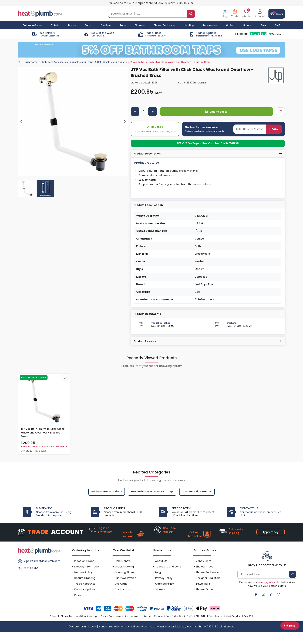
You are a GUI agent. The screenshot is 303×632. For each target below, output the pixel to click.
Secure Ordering (84, 578)
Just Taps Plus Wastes (197, 491)
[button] (259, 13)
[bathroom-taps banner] (151, 50)
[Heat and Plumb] (40, 14)
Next (125, 121)
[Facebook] (255, 594)
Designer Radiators (208, 578)
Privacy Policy (163, 578)
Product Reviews (145, 341)
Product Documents (147, 314)
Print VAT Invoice (125, 578)
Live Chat (121, 584)
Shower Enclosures (208, 572)
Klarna (78, 595)
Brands (247, 25)
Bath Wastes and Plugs (110, 62)
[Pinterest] (271, 594)
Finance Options (84, 589)
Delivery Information (87, 566)
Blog (158, 572)
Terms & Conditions (168, 566)
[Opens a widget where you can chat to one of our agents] (289, 625)
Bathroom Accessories (55, 62)
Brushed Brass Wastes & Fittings (152, 491)
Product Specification (148, 205)
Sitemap (160, 589)
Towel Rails (203, 584)
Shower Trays (204, 566)
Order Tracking (124, 566)
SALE (277, 25)
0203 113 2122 (185, 3)
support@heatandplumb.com (41, 561)
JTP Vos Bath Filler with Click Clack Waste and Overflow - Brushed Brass (43, 432)
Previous (21, 121)
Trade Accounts (84, 584)
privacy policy (266, 582)
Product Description (147, 153)
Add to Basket (219, 111)
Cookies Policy (164, 584)
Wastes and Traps (82, 62)
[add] (152, 111)
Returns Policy (83, 572)
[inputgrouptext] (191, 14)
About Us (161, 561)
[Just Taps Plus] (276, 75)
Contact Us (122, 589)
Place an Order (84, 561)
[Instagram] (278, 594)
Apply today (270, 532)
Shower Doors (205, 589)
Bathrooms (31, 62)
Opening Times (124, 572)
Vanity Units (203, 561)
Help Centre (123, 561)
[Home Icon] (19, 62)
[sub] (135, 111)
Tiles (263, 25)
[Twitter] (263, 594)
